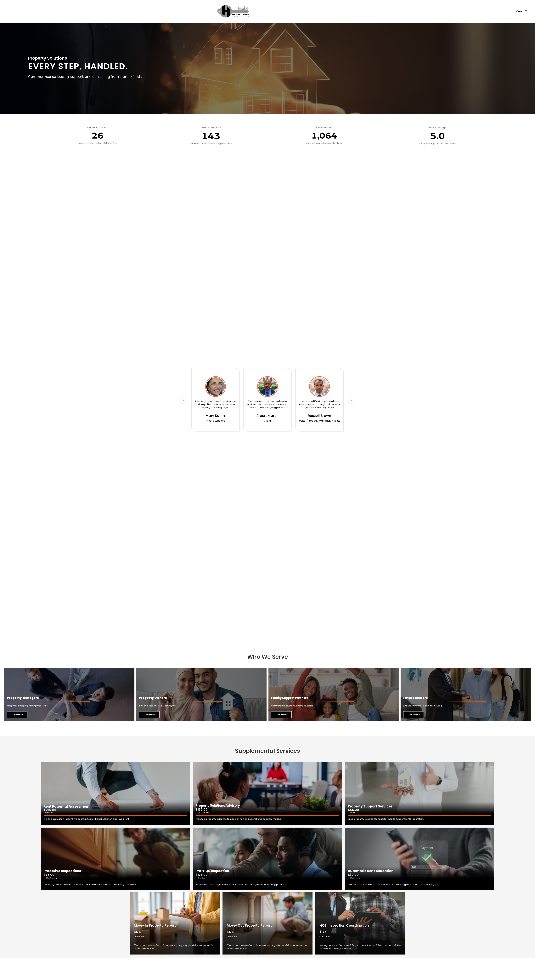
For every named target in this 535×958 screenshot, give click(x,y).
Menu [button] (520, 11)
